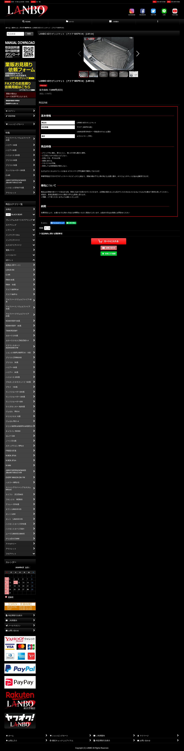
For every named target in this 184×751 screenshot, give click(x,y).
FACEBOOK (142, 15)
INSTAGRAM (131, 15)
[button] (26, 21)
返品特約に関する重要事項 (51, 233)
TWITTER (153, 15)
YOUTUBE (175, 15)
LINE (164, 15)
